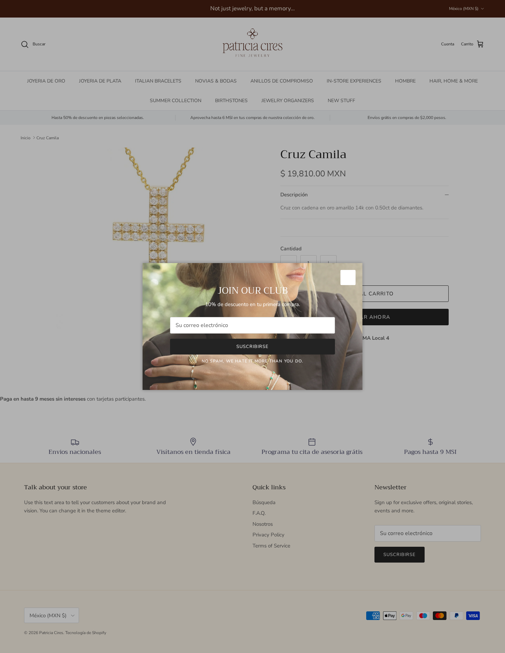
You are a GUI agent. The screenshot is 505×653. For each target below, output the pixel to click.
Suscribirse (252, 347)
